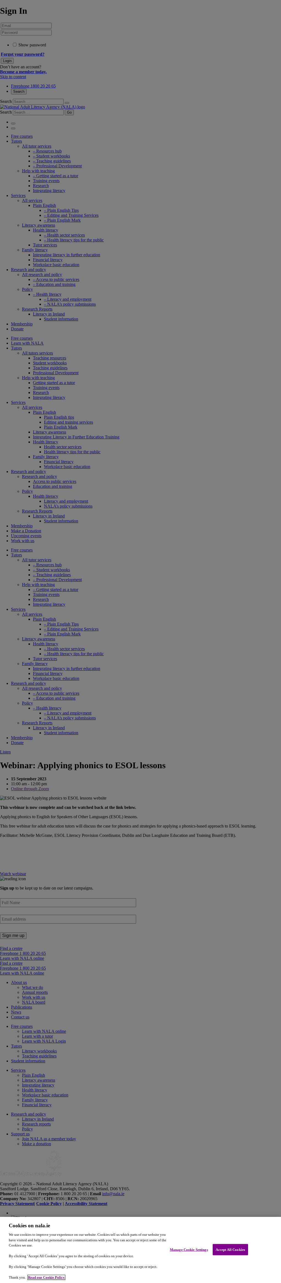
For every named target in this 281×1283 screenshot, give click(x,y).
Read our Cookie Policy (46, 1277)
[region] (140, 1250)
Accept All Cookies (230, 1249)
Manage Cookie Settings (189, 1249)
